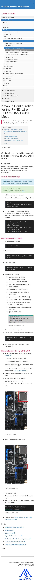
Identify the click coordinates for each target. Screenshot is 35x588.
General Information (8, 17)
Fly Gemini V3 (7, 80)
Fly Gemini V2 (7, 78)
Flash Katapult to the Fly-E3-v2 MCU (14, 140)
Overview (6, 134)
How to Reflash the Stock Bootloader (13, 38)
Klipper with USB (10, 45)
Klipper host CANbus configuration (13, 43)
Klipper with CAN (10, 57)
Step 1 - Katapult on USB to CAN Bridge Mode (17, 50)
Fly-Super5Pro (7, 71)
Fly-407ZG (6, 22)
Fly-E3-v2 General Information (11, 32)
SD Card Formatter (20, 370)
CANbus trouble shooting (11, 61)
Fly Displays (6, 98)
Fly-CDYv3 (6, 27)
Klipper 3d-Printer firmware (13, 536)
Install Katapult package (11, 136)
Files (5, 36)
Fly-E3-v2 (6, 29)
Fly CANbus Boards (8, 93)
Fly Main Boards (7, 20)
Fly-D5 (5, 85)
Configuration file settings (11, 59)
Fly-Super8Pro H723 (9, 76)
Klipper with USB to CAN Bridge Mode (15, 48)
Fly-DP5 (6, 88)
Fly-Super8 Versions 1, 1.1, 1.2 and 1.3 (13, 73)
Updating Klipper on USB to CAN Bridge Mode (17, 54)
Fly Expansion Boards (9, 90)
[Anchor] (27, 131)
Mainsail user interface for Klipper (14, 544)
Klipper (6, 41)
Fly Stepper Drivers (8, 101)
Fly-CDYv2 (6, 25)
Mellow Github (9, 533)
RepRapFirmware (9, 66)
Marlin (6, 64)
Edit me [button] (6, 147)
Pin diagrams (7, 34)
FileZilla (7, 355)
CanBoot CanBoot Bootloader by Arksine (17, 539)
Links (5, 143)
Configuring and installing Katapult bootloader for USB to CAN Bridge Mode (15, 130)
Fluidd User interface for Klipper (14, 542)
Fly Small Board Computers (10, 96)
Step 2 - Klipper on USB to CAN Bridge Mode (17, 52)
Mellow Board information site (14, 527)
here (23, 191)
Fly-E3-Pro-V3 (7, 68)
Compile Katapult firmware (11, 138)
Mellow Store (9, 530)
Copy (30, 203)
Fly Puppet (6, 83)
